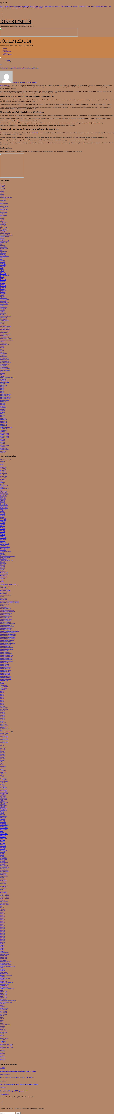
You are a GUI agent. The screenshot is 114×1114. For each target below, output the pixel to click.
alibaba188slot (4, 834)
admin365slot (3, 783)
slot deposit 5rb (36, 132)
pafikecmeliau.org (4, 671)
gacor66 (2, 347)
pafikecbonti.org (4, 665)
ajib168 (2, 813)
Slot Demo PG (4, 593)
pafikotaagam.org (4, 607)
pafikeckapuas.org (5, 668)
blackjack (2, 461)
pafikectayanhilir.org (5, 679)
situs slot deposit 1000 (6, 1002)
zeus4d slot (3, 1041)
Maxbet (2, 596)
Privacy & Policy (7, 54)
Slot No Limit (3, 598)
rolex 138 (2, 266)
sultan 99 (2, 515)
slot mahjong (3, 816)
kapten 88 (2, 521)
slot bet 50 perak (4, 433)
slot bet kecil (3, 215)
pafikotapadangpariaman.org (7, 611)
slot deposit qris (4, 367)
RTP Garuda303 (4, 275)
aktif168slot (3, 820)
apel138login (3, 880)
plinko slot (3, 418)
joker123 (2, 310)
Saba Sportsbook (4, 604)
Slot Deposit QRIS (5, 590)
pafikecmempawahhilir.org (7, 640)
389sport (2, 526)
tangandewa (3, 380)
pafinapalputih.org (5, 614)
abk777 (2, 775)
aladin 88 (2, 514)
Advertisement (7, 51)
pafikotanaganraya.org (6, 619)
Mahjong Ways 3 (4, 544)
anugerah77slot (4, 876)
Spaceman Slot (4, 548)
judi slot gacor (3, 227)
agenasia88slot (4, 793)
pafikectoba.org (4, 680)
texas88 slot (3, 479)
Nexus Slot (3, 542)
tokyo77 (2, 605)
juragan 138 (3, 518)
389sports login (4, 901)
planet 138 (3, 509)
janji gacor (3, 746)
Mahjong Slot (3, 563)
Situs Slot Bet (3, 734)
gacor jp (2, 295)
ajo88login (3, 817)
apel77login (3, 882)
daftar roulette (3, 251)
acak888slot (3, 777)
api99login (3, 883)
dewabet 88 (3, 290)
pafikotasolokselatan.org (6, 340)
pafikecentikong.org (5, 667)
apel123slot (3, 879)
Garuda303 (3, 226)
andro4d (2, 853)
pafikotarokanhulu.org (6, 613)
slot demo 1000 (4, 574)
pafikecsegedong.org (5, 644)
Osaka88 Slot (3, 428)
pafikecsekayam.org (5, 676)
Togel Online (3, 496)
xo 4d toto (2, 541)
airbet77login (3, 805)
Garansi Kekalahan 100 (6, 560)
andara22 (2, 849)
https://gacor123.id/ (5, 395)
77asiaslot (2, 765)
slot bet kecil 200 (4, 449)
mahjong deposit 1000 (6, 197)
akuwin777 (3, 826)
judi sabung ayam (4, 359)
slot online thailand (5, 368)
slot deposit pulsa (4, 952)
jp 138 (1, 527)
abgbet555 (3, 772)
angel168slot (3, 858)
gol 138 (2, 271)
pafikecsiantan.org (5, 646)
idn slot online (3, 230)
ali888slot (2, 832)
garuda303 (3, 224)
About (5, 50)
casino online (3, 972)
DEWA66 (2, 185)
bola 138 (2, 272)
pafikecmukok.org (5, 673)
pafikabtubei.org (4, 617)
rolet (1, 244)
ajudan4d (2, 819)
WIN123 (2, 909)
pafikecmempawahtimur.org (7, 643)
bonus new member (5, 370)
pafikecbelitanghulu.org (6, 656)
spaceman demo (4, 320)
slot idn (2, 238)
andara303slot (3, 850)
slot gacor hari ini (4, 256)
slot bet (2, 1027)
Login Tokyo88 (4, 686)
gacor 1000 (3, 293)
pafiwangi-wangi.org (5, 622)
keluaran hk (3, 253)
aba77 (1, 768)
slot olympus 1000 (5, 978)
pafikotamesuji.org (5, 329)
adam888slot (3, 780)
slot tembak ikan (4, 236)
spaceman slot (3, 211)
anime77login (3, 874)
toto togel (2, 409)
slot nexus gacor (4, 358)
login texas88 (3, 476)
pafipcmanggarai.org (5, 620)
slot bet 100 (3, 550)
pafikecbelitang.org (5, 652)
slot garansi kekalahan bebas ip (8, 1000)
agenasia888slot (4, 792)
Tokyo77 (2, 497)
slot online (2, 257)
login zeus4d (3, 419)
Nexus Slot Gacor (4, 589)
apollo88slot (3, 886)
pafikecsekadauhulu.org (6, 661)
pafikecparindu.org (5, 674)
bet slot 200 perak (4, 954)
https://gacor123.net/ (5, 394)
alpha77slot (3, 837)
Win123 (2, 943)
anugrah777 (3, 877)
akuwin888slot (4, 828)
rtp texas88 (3, 478)
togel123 (2, 1068)
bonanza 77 (3, 284)
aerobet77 (2, 784)
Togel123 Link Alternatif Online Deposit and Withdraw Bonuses (18, 1071)
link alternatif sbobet (5, 460)
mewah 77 (3, 265)
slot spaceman (3, 343)
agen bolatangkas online (6, 235)
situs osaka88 (3, 1009)
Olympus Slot (3, 545)
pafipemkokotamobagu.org (7, 626)
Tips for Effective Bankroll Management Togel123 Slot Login (17, 1077)
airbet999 (2, 807)
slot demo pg (3, 313)
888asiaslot (3, 766)
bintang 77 (3, 520)
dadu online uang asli (5, 961)
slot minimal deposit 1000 (7, 988)
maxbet (2, 583)
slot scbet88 (3, 467)
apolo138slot (3, 888)
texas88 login (3, 425)
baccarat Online (4, 304)
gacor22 (2, 581)
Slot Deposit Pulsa (5, 586)
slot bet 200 (3, 900)
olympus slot (3, 958)
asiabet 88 (2, 281)
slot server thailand (5, 547)
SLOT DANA (4, 505)
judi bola (2, 245)
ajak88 (2, 811)
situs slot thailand (4, 299)
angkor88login (4, 870)
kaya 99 (2, 517)
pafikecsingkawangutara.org (7, 638)
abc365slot (3, 771)
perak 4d (2, 263)
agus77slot (3, 796)
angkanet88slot (4, 865)
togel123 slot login (5, 1074)
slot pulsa (2, 322)
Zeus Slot (2, 554)
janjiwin (2, 191)
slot (1, 64)
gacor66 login (3, 385)
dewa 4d (2, 289)
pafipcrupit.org (4, 332)
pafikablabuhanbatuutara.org (7, 623)
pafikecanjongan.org (5, 641)
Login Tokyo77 (4, 506)
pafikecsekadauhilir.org (6, 659)
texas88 (2, 475)
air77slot (2, 801)
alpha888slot (3, 838)
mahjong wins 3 (4, 356)
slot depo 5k (3, 365)
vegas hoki (3, 539)
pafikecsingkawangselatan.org (8, 634)
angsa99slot (3, 873)
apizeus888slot (4, 885)
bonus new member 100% (7, 377)
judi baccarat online (5, 233)
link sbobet (3, 451)
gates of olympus (4, 725)
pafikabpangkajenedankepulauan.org (9, 631)
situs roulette (3, 247)
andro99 (2, 856)
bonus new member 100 (6, 731)
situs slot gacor (4, 198)
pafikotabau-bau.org (5, 629)
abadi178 (2, 769)
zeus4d (2, 323)
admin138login (4, 781)
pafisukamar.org (4, 328)
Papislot (2, 277)
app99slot (2, 889)
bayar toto (2, 283)
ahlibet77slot (3, 799)
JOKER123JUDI (15, 21)
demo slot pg (3, 724)
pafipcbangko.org (4, 335)
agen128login (3, 789)
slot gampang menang (6, 427)
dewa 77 (2, 269)
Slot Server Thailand (5, 595)
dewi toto (2, 292)
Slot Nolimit (3, 575)
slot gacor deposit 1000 (6, 1045)
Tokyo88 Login (4, 733)
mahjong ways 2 (4, 206)
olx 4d (1, 268)
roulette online (4, 463)
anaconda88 (3, 846)
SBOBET (2, 502)
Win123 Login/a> (4, 894)
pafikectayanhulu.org (5, 677)
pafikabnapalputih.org (6, 616)
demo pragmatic (4, 229)
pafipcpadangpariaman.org (7, 610)
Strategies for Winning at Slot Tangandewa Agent (14, 1091)
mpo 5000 (2, 530)
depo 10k (2, 1029)
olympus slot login (5, 1024)
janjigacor (2, 710)
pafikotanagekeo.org (5, 326)
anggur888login (4, 862)
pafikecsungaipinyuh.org (6, 647)
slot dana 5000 (4, 203)
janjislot (2, 221)
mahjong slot (3, 223)
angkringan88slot (4, 871)
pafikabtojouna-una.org (6, 625)
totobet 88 (2, 262)
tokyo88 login (3, 955)
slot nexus (2, 976)
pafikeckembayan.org (5, 670)
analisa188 (3, 847)
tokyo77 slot (3, 991)
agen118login (3, 787)
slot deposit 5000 (4, 361)
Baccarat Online (4, 494)
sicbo (1, 967)
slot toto (2, 217)
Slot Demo (3, 571)
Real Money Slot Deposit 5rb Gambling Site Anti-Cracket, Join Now (19, 68)
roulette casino (4, 248)
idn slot (2, 205)
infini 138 (2, 512)
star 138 (2, 511)
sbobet (1, 305)
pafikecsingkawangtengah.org (8, 635)
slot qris (2, 553)
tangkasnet (3, 200)
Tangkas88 (3, 587)
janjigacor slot (3, 317)
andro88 (2, 855)
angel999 (2, 861)
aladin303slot (3, 829)
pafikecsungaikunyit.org (6, 649)
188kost (2, 762)
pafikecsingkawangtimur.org (7, 637)
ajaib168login (3, 808)
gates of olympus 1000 (6, 975)
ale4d (1, 831)
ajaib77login (3, 810)
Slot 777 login (3, 559)
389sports (2, 404)
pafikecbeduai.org (4, 664)
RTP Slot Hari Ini (4, 592)
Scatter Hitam (3, 891)
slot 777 (2, 214)
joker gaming (3, 212)
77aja (1, 763)
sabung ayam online (5, 551)
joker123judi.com (4, 85)
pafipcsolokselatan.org (6, 338)
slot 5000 (2, 979)
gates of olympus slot (5, 362)
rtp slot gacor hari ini (5, 728)
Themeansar (41, 1108)
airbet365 (2, 804)
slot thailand (3, 308)
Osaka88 (2, 443)
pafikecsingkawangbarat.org (7, 632)
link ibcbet (3, 1026)
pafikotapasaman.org (5, 608)
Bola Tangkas (3, 491)
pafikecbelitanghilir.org (6, 653)
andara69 (2, 852)
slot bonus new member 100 (7, 966)
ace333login (3, 778)
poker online (3, 298)
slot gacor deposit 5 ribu (6, 1047)
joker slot (2, 727)
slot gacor (2, 260)
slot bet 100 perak (4, 963)
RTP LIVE (3, 503)
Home (5, 48)
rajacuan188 (3, 538)
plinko (1, 1036)
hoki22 (2, 1015)
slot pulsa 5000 (4, 209)
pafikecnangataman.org (6, 658)
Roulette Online (4, 493)
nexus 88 (2, 532)
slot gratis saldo (4, 1008)
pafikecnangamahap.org (6, 655)
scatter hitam (3, 1030)
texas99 (2, 314)
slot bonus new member (6, 982)
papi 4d (2, 533)
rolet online (3, 232)
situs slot (2, 239)
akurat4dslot (3, 822)
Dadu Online (3, 685)
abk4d (1, 774)
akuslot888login (4, 825)
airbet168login (4, 802)
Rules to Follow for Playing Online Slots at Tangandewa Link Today (19, 1084)
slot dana (2, 383)
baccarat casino (4, 707)
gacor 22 (2, 749)
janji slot (2, 743)
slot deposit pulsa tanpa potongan (8, 584)
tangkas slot (3, 254)
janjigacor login (4, 736)
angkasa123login (4, 867)
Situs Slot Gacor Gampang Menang (9, 601)
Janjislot (2, 311)
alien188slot (3, 835)
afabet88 (2, 786)
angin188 (2, 864)
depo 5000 (3, 287)
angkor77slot (3, 868)
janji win (2, 183)
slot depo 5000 (4, 985)
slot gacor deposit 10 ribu (6, 1044)
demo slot (2, 373)
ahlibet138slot (3, 798)
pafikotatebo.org (4, 337)
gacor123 (2, 403)
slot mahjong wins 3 (5, 964)
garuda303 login (4, 400)
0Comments (33, 82)
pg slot (2, 682)
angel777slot (3, 859)
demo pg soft (3, 319)
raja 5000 (2, 535)
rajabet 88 (2, 536)
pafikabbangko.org (5, 334)
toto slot (2, 683)
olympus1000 (3, 379)
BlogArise (33, 1108)
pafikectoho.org (4, 650)
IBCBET (2, 500)
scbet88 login (3, 469)
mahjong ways (4, 973)
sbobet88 (2, 208)
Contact (5, 53)
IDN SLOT (3, 499)
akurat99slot (3, 823)
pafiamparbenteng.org (6, 628)
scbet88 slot (3, 470)
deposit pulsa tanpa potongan (7, 556)
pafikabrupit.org (4, 331)
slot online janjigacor (5, 316)
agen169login (3, 790)
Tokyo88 (2, 562)
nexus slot (2, 201)
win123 (2, 374)
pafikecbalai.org (4, 662)
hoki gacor (3, 296)
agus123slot (3, 795)
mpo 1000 (2, 529)
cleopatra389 (16, 82)
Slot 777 (2, 906)
